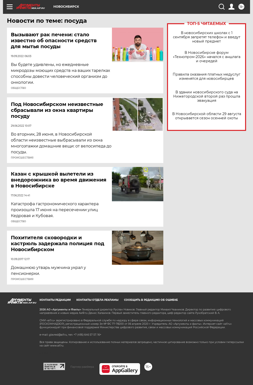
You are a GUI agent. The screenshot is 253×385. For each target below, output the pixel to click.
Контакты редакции (55, 300)
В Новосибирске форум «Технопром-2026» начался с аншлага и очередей (206, 57)
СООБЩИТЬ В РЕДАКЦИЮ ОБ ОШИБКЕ (151, 300)
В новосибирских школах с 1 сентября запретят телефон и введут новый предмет (206, 37)
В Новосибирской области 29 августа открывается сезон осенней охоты (206, 116)
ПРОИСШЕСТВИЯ (22, 158)
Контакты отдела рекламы (97, 300)
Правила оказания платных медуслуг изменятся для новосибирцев (206, 76)
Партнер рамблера (82, 366)
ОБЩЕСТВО (18, 88)
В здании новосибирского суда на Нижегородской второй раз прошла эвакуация (206, 96)
